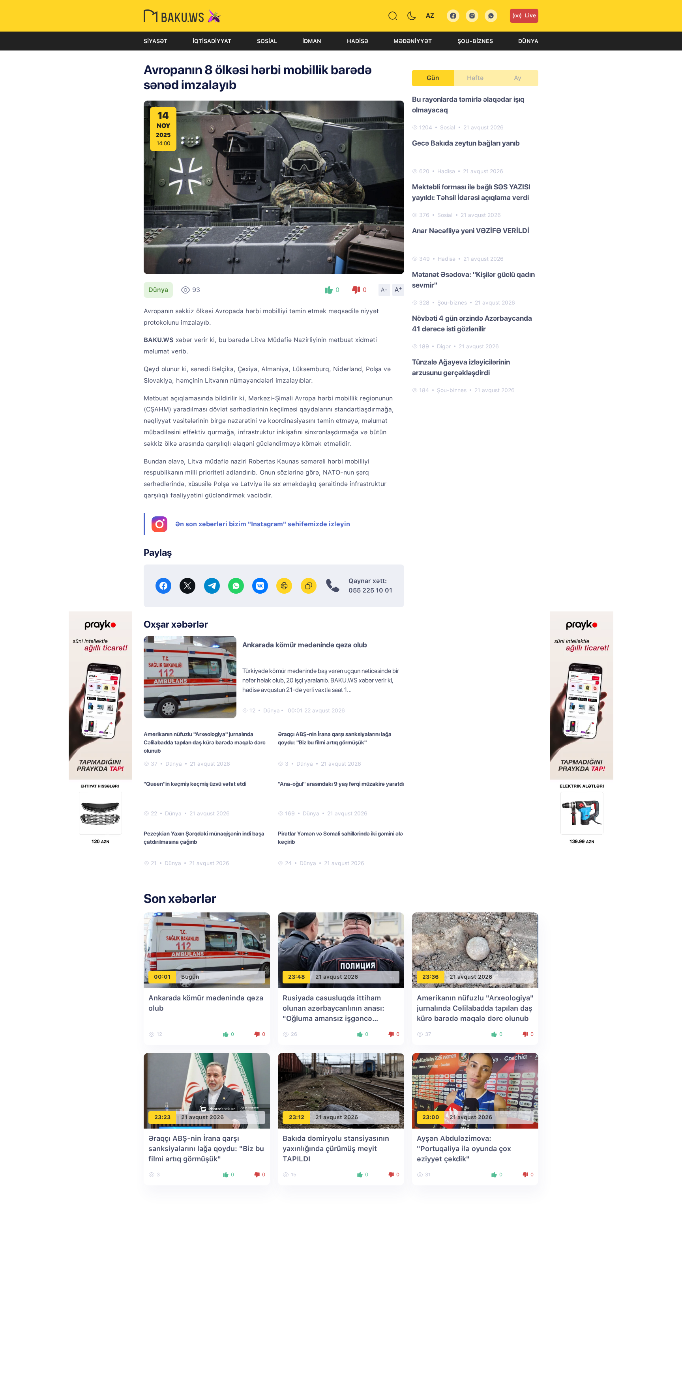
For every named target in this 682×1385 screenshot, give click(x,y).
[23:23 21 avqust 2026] (207, 1090)
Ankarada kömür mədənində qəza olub (304, 645)
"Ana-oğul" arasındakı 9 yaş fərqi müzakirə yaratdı (341, 784)
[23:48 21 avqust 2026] (341, 949)
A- (384, 289)
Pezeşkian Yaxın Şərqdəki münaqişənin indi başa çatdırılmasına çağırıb (204, 837)
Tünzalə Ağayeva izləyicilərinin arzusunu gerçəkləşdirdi (461, 367)
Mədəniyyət (412, 41)
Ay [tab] (517, 78)
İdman (311, 41)
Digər (444, 346)
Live (530, 15)
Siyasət (155, 41)
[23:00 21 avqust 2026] (475, 1090)
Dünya (528, 41)
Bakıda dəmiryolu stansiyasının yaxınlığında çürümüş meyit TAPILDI (336, 1148)
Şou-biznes (475, 41)
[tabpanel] (475, 244)
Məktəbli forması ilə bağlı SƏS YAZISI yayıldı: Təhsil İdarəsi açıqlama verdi (471, 192)
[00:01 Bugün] (207, 949)
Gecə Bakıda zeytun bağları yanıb (466, 143)
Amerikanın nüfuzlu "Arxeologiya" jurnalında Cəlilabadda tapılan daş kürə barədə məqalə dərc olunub (205, 742)
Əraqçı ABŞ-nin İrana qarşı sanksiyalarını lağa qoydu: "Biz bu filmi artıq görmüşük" (335, 738)
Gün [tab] (433, 78)
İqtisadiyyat (212, 41)
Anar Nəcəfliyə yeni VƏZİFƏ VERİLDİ (470, 230)
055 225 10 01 (370, 590)
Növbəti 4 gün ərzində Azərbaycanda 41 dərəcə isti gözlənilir (472, 323)
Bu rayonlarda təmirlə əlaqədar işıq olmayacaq (468, 104)
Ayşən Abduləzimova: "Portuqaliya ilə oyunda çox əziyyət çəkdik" (464, 1148)
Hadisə (357, 41)
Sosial (267, 41)
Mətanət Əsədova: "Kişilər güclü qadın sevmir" (473, 279)
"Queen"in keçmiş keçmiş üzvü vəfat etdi (195, 784)
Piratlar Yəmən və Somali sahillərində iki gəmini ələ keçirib (340, 837)
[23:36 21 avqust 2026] (475, 949)
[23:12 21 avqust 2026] (341, 1090)
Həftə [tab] (475, 78)
